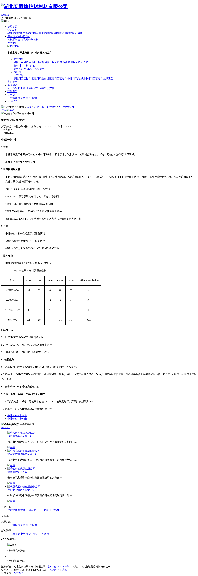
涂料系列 (12, 39)
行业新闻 (23, 88)
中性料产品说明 (76, 78)
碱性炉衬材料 (45, 33)
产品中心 (12, 43)
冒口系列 (23, 39)
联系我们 (12, 101)
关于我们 (12, 94)
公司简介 (12, 98)
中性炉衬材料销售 (17, 418)
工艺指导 (19, 75)
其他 (52, 88)
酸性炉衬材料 (14, 33)
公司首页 (12, 26)
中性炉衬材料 (30, 33)
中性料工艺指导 (94, 78)
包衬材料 (69, 33)
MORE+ (5, 427)
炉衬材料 (12, 30)
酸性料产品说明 (40, 78)
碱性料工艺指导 (22, 78)
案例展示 (12, 81)
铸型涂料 (33, 39)
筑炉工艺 (108, 78)
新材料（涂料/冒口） (18, 36)
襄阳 (64, 569)
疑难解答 (33, 88)
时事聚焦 (44, 88)
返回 (3, 110)
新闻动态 (12, 85)
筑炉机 (17, 72)
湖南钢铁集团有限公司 (19, 472)
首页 (29, 107)
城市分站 (55, 569)
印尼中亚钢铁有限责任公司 (22, 489)
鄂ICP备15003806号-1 (59, 566)
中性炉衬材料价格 (17, 415)
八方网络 (19, 573)
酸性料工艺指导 (58, 78)
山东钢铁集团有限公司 (19, 436)
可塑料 (78, 33)
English (5, 14)
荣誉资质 (12, 91)
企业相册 (33, 98)
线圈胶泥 (59, 33)
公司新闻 (12, 88)
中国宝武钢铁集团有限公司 (22, 454)
